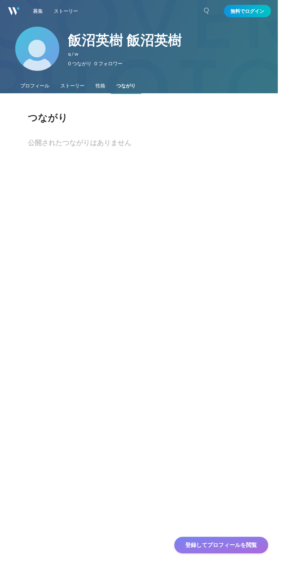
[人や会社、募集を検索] (207, 11)
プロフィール (34, 85)
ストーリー (72, 85)
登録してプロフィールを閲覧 (221, 545)
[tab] (35, 85)
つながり (126, 85)
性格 (100, 85)
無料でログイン (247, 11)
